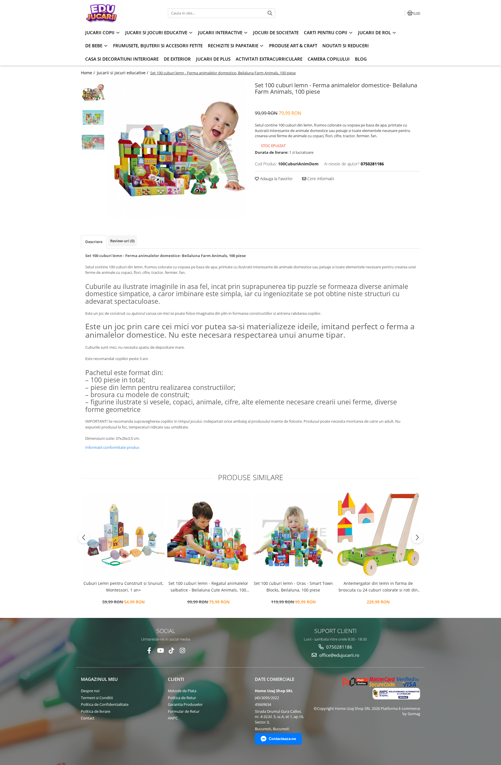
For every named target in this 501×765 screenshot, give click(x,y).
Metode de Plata (182, 690)
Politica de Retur (182, 697)
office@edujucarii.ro (338, 655)
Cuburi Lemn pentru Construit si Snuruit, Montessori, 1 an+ (124, 586)
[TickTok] (171, 650)
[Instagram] (182, 650)
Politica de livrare (95, 711)
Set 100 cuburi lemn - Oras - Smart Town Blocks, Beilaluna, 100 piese (293, 586)
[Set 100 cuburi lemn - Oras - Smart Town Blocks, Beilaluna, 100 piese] (293, 534)
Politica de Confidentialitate (104, 704)
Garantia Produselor (185, 704)
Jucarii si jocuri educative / (123, 72)
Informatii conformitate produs (112, 447)
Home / (88, 72)
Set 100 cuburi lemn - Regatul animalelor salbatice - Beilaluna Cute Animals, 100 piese (208, 586)
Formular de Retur (183, 711)
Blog (361, 59)
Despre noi (90, 690)
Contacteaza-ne (282, 739)
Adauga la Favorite (276, 178)
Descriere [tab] (93, 241)
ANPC (173, 718)
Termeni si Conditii (97, 697)
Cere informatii (320, 178)
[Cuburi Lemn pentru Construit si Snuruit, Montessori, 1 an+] (123, 534)
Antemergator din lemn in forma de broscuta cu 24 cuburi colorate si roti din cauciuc (378, 586)
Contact (88, 718)
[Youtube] (160, 650)
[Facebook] (149, 650)
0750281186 (338, 647)
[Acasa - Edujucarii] (117, 13)
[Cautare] (270, 13)
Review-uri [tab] (122, 240)
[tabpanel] (177, 149)
